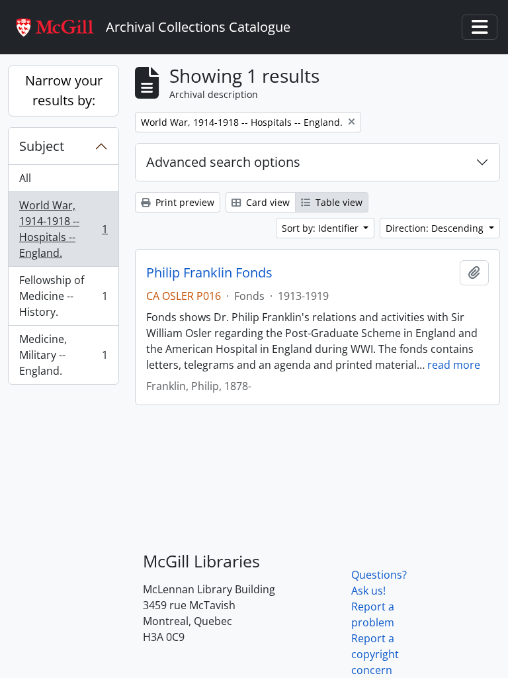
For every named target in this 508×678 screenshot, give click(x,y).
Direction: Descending (436, 228)
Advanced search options (223, 162)
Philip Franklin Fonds (209, 273)
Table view (337, 202)
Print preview (183, 202)
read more (453, 365)
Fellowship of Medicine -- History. (63, 296)
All (25, 178)
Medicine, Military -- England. (63, 355)
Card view (266, 202)
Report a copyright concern (375, 654)
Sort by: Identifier (321, 228)
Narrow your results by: (64, 90)
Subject (41, 146)
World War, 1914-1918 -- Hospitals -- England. (63, 229)
